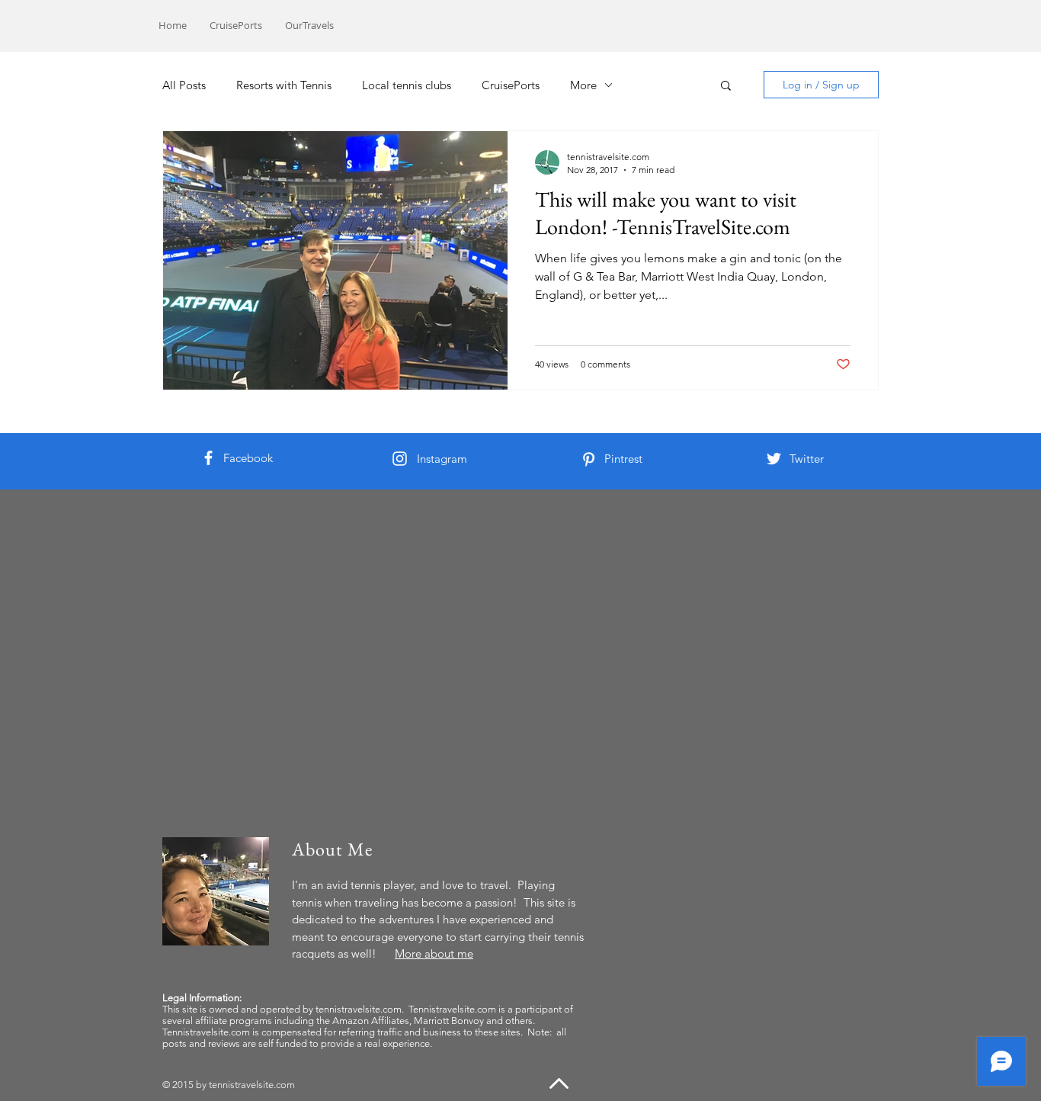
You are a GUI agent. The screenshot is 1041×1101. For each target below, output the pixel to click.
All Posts (184, 85)
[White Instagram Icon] (399, 458)
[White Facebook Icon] (208, 457)
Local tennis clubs (406, 85)
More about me (434, 953)
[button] (726, 87)
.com (284, 1084)
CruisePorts (511, 85)
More (583, 85)
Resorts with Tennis (284, 85)
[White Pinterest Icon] (588, 459)
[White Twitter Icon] (773, 458)
